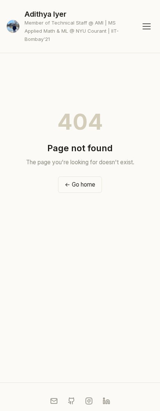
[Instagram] (89, 401)
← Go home (80, 184)
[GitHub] (71, 401)
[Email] (54, 401)
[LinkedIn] (106, 401)
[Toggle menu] (146, 26)
